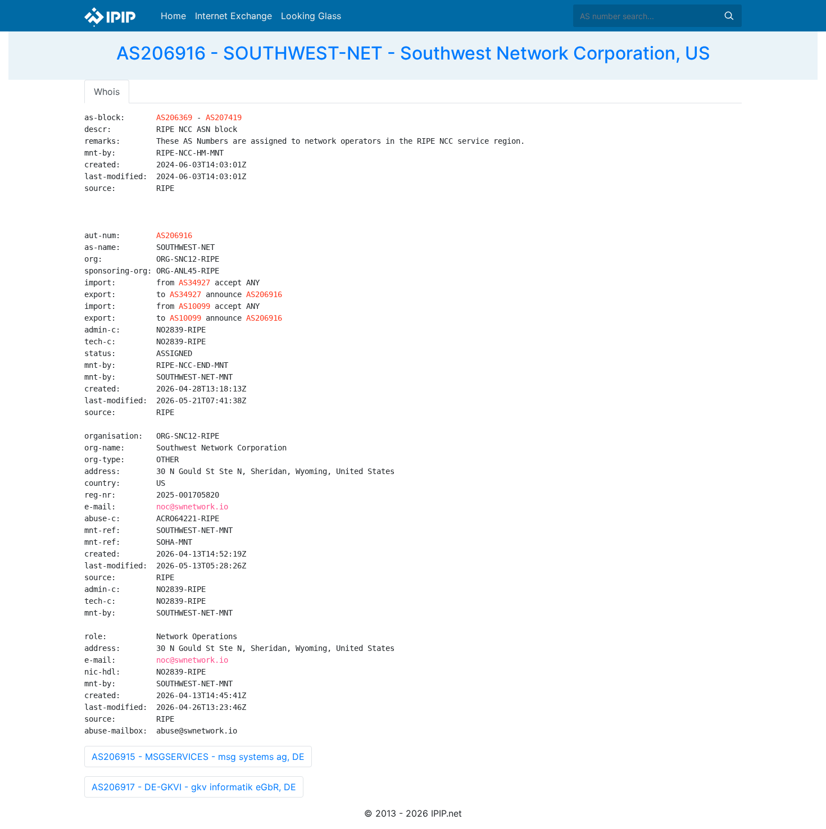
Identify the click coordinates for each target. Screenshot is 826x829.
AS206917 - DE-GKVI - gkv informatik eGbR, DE (194, 786)
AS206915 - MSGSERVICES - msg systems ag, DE (198, 756)
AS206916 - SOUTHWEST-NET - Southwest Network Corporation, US (413, 53)
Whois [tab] (107, 91)
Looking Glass (311, 15)
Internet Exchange (233, 15)
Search (729, 16)
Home (173, 15)
